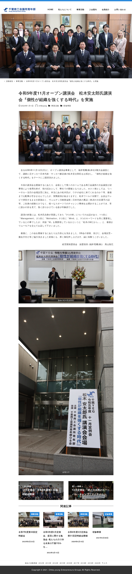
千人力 (104, 563)
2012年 (41, 563)
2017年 (77, 563)
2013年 (48, 563)
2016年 (69, 563)
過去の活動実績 (31, 563)
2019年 (91, 563)
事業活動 (55, 105)
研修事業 (67, 105)
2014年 (55, 563)
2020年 (98, 563)
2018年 (83, 563)
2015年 (62, 563)
